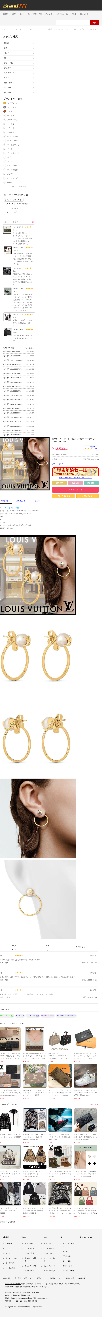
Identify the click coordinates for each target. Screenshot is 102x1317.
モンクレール (12, 141)
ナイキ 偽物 (20, 1016)
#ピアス (60, 464)
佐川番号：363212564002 (12, 426)
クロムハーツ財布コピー (14, 200)
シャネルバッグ (49, 1253)
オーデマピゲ (12, 170)
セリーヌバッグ (49, 1271)
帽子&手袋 (84, 14)
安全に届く (91, 483)
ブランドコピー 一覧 (18, 186)
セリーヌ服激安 (22, 203)
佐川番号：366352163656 (12, 360)
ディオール (11, 116)
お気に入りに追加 (63, 496)
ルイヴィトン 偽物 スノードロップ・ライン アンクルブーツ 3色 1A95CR (60, 1174)
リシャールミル (11, 1258)
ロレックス (11, 107)
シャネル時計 (10, 1268)
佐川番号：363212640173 (12, 400)
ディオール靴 (67, 1266)
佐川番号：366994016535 (12, 382)
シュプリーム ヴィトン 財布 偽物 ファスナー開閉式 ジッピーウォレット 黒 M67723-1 (85, 1137)
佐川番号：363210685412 (12, 373)
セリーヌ (10, 128)
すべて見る (94, 1104)
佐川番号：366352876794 (12, 378)
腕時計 (6, 14)
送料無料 (59, 483)
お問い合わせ (87, 496)
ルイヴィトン (12, 103)
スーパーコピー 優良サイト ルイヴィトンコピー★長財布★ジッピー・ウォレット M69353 (60, 1093)
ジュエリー (49, 14)
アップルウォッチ (14, 145)
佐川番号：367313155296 (12, 391)
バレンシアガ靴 (68, 1271)
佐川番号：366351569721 (12, 351)
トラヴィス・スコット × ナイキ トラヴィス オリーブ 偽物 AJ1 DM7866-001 (59, 1137)
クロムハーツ (12, 120)
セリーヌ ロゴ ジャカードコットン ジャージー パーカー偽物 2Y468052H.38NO (34, 1210)
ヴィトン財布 (29, 1248)
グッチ (9, 149)
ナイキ (9, 111)
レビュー (36, 501)
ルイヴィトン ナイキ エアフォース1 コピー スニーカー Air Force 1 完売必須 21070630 (85, 1093)
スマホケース (62, 14)
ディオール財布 (30, 1271)
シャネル (10, 124)
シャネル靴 (67, 1261)
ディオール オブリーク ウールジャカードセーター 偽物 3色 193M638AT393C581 (34, 1137)
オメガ (9, 174)
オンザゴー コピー (11, 208)
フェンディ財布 (30, 1266)
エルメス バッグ (49, 1266)
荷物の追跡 (70, 1278)
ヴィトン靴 (67, 1256)
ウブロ (9, 157)
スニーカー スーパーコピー (66, 1016)
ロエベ (9, 161)
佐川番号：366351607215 (12, 356)
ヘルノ (9, 182)
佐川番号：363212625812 (12, 435)
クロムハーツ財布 (30, 1259)
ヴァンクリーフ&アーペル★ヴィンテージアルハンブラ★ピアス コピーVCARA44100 (85, 1174)
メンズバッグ (48, 1243)
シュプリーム (12, 166)
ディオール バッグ (49, 1259)
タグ (53, 464)
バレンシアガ (12, 178)
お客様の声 (81, 1278)
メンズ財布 (29, 1243)
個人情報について (56, 1278)
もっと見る (29, 347)
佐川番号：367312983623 (12, 404)
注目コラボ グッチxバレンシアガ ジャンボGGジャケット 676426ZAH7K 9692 (34, 1174)
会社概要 (6, 1278)
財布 (14, 14)
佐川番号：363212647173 (12, 408)
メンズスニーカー (68, 1245)
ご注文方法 (17, 1278)
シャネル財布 (29, 1253)
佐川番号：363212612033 (12, 417)
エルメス (10, 132)
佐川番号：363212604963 (12, 413)
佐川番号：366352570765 (12, 369)
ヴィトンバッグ (49, 1248)
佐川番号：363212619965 (12, 430)
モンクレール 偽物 (32, 1016)
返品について (42, 1278)
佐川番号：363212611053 (12, 422)
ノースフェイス (13, 153)
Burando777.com (24, 1307)
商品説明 (4, 501)
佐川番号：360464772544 (12, 395)
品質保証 (75, 483)
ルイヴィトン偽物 (12, 508)
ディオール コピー (11, 212)
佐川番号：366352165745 (12, 364)
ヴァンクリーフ (13, 136)
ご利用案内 (20, 501)
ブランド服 (37, 14)
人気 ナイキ (9, 203)
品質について (29, 1278)
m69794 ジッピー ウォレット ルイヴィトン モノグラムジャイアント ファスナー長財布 (34, 1093)
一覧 (32, 222)
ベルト (74, 14)
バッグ (21, 14)
